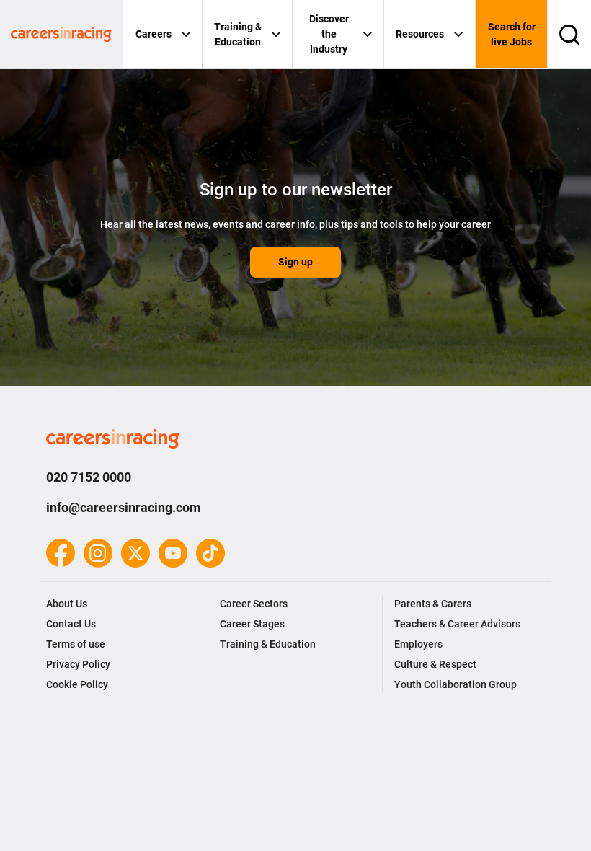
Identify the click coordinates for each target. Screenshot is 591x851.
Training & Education (238, 34)
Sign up (295, 262)
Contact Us (71, 624)
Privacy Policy (78, 664)
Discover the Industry (329, 34)
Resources (420, 34)
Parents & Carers (432, 603)
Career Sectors (254, 603)
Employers (418, 644)
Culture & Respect (435, 664)
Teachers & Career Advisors (457, 624)
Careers (153, 34)
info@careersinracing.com (123, 507)
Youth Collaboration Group (455, 684)
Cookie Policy (77, 684)
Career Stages (252, 624)
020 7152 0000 (88, 477)
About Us (66, 603)
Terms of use (75, 644)
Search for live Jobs (512, 34)
